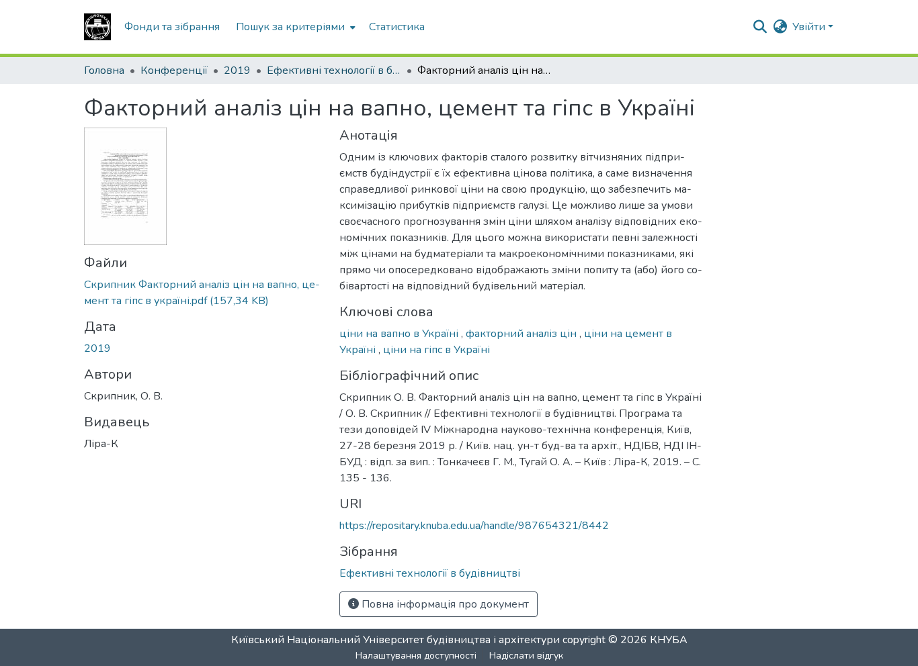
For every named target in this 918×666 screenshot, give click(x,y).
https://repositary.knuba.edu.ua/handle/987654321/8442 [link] (474, 525)
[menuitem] (294, 27)
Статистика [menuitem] (397, 26)
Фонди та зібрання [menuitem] (172, 26)
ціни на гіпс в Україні (436, 349)
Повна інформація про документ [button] (444, 604)
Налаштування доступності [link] (416, 655)
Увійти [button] (810, 26)
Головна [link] (104, 70)
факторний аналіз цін (522, 333)
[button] (97, 26)
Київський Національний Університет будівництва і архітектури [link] (395, 639)
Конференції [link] (174, 70)
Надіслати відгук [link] (526, 655)
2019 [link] (237, 70)
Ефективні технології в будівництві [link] (334, 70)
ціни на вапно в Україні (400, 333)
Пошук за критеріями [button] (290, 26)
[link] (203, 293)
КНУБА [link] (668, 639)
